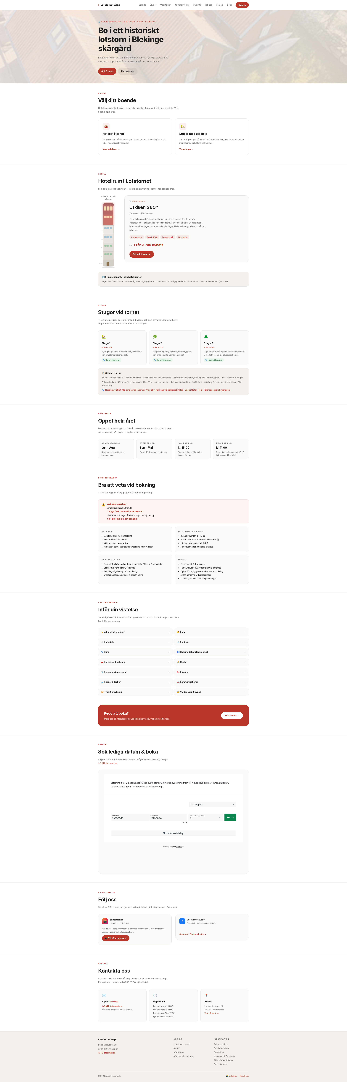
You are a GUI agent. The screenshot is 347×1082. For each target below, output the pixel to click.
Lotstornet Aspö (110, 5)
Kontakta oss (127, 71)
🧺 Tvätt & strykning (111, 692)
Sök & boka (107, 71)
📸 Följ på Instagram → (116, 938)
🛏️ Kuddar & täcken (111, 682)
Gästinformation (221, 1048)
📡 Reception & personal (113, 672)
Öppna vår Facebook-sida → (193, 934)
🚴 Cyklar (182, 662)
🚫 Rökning (182, 672)
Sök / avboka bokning (183, 1056)
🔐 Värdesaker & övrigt (189, 692)
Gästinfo (197, 5)
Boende (142, 5)
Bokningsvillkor (181, 5)
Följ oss (208, 5)
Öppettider (165, 5)
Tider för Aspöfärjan (223, 1060)
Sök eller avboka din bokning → (123, 519)
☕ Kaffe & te (107, 642)
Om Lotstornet (220, 1064)
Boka (229, 5)
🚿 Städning (183, 642)
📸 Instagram (231, 1076)
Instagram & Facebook (224, 1056)
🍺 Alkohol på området (112, 632)
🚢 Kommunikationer (187, 682)
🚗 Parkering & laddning (113, 662)
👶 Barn (181, 632)
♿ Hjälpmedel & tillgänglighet (192, 652)
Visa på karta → (211, 1013)
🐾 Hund (105, 652)
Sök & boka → (232, 715)
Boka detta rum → (142, 254)
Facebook (244, 1076)
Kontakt (219, 5)
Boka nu (242, 5)
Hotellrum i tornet (181, 1044)
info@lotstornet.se (107, 763)
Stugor (153, 5)
